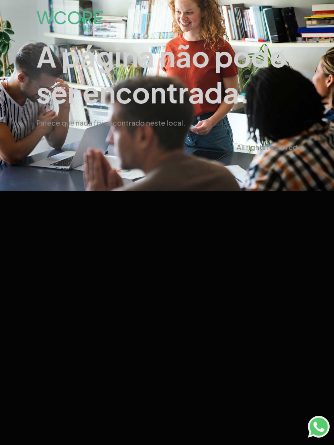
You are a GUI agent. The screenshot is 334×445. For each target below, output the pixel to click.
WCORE (70, 17)
